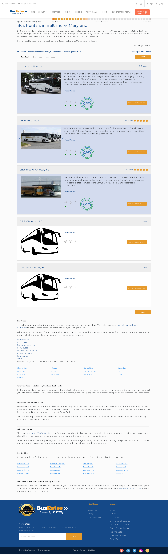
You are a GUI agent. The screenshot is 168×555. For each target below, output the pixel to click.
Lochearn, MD (23, 473)
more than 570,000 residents (40, 433)
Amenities (51, 57)
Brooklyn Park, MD (57, 464)
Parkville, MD (88, 467)
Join (74, 536)
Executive (21, 371)
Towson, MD (55, 470)
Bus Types (56, 12)
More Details (69, 91)
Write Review (94, 517)
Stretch (20, 378)
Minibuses (22, 342)
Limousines (23, 356)
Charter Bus (22, 368)
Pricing (78, 12)
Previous (19, 138)
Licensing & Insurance (120, 521)
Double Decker (90, 371)
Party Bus (88, 374)
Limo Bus (21, 374)
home (32, 12)
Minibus (54, 368)
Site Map (91, 550)
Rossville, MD (88, 473)
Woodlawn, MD (122, 470)
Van (118, 371)
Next (143, 57)
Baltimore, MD (23, 464)
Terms (76, 550)
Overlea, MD (121, 467)
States (113, 514)
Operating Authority (119, 528)
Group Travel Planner (119, 525)
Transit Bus (55, 374)
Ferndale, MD (88, 470)
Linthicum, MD (23, 467)
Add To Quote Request (136, 103)
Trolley (53, 371)
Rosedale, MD (121, 464)
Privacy (83, 550)
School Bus (88, 368)
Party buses (22, 348)
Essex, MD (120, 473)
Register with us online (130, 488)
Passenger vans (24, 353)
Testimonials (91, 12)
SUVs (19, 359)
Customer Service (118, 535)
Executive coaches (26, 345)
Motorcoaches (24, 340)
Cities (67, 12)
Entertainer (121, 368)
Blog (105, 12)
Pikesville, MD (55, 473)
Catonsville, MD (23, 470)
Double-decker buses (27, 351)
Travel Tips (114, 539)
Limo (119, 374)
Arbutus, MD (88, 464)
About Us (42, 12)
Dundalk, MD (55, 467)
